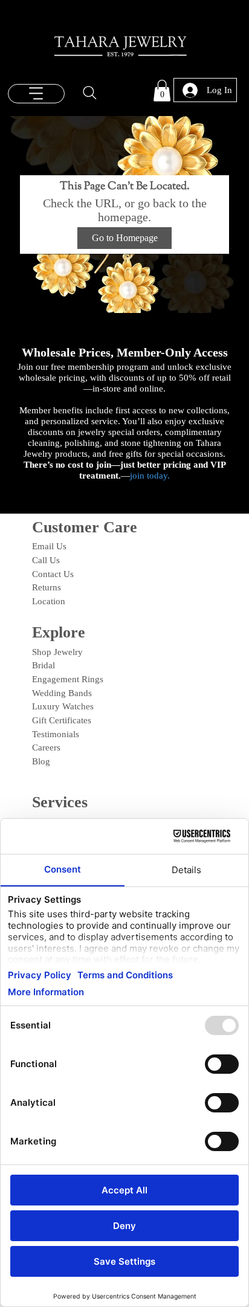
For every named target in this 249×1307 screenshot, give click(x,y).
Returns (46, 587)
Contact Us (53, 574)
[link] (162, 91)
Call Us (46, 560)
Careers (46, 747)
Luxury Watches (63, 706)
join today (148, 475)
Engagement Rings (67, 679)
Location (48, 601)
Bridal (43, 665)
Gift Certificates (61, 720)
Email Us (49, 546)
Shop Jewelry (57, 652)
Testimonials (55, 734)
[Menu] (36, 94)
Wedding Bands (62, 693)
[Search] (90, 93)
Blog (41, 761)
